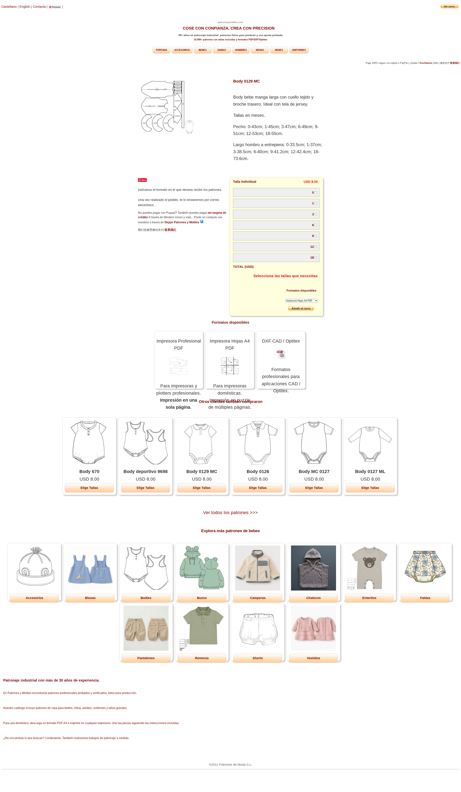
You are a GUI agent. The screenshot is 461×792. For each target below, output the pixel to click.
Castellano (9, 6)
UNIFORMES (299, 50)
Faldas (425, 598)
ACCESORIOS (182, 50)
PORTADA (161, 50)
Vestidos (313, 658)
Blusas (90, 598)
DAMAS (222, 50)
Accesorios (34, 598)
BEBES (203, 50)
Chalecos (313, 598)
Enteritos (369, 598)
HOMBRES (241, 50)
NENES (279, 50)
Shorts (258, 658)
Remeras (202, 658)
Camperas (258, 598)
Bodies (146, 598)
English (24, 6)
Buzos (202, 598)
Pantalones (146, 658)
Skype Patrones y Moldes (182, 222)
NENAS (260, 50)
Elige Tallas (89, 488)
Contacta (40, 6)
